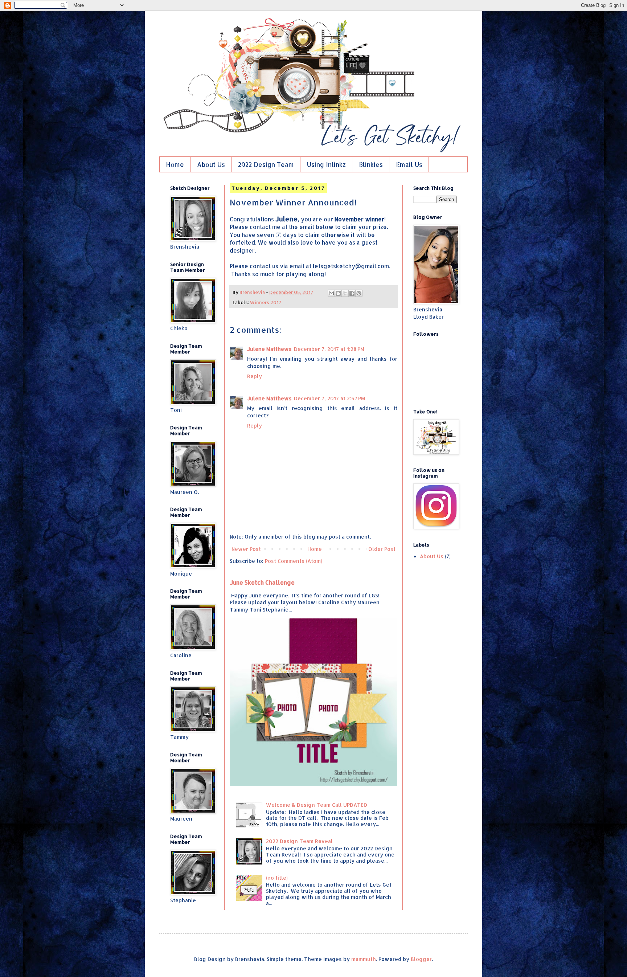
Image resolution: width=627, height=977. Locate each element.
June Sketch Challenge (262, 582)
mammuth (363, 959)
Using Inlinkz (326, 164)
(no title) (277, 878)
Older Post (382, 549)
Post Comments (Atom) (293, 561)
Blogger (421, 959)
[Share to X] (345, 293)
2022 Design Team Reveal (299, 841)
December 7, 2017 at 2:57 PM (329, 398)
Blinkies (371, 164)
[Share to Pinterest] (358, 293)
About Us (211, 164)
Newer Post (246, 549)
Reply (254, 376)
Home (175, 164)
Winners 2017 (265, 302)
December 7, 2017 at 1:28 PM (329, 349)
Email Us (409, 164)
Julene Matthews (269, 349)
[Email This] (331, 293)
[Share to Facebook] (352, 293)
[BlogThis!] (338, 293)
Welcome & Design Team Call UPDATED (316, 805)
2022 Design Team (266, 164)
